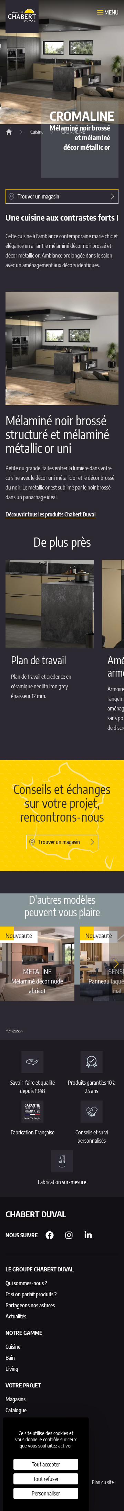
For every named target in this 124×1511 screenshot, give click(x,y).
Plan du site (103, 1482)
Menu (111, 12)
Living (12, 1368)
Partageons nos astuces (30, 1305)
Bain (10, 1357)
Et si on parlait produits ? (31, 1294)
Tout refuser (46, 1478)
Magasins (15, 1399)
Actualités (16, 1316)
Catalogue (16, 1410)
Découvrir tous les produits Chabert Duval (51, 514)
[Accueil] (9, 131)
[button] (116, 964)
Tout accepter (46, 1464)
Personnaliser (46, 1493)
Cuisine (36, 132)
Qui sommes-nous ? (26, 1283)
